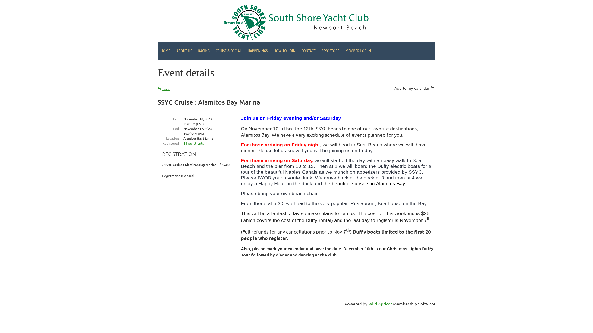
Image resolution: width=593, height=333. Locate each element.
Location (172, 138)
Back (166, 89)
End (176, 128)
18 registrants (193, 143)
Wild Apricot (380, 303)
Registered (171, 143)
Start (175, 119)
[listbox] (414, 88)
